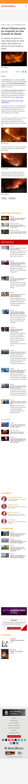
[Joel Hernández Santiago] (4, 499)
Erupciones (12, 198)
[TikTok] (15, 740)
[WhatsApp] (25, 740)
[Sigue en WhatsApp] (23, 72)
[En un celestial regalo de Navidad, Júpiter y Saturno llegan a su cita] (5, 232)
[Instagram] (12, 740)
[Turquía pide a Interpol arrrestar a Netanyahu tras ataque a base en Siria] (5, 407)
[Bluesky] (22, 740)
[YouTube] (9, 740)
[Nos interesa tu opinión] (14, 712)
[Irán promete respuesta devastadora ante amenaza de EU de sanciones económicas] (5, 540)
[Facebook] (3, 740)
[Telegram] (19, 740)
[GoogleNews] (11, 743)
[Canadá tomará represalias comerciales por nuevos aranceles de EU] (5, 337)
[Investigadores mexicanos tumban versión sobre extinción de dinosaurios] (5, 225)
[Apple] (14, 743)
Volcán (4, 198)
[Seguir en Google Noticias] (26, 72)
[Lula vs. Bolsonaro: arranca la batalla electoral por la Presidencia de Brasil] (5, 300)
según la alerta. (19, 97)
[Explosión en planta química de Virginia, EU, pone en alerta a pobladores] (5, 218)
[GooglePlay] (17, 743)
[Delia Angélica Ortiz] (4, 514)
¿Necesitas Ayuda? (14, 736)
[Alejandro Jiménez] (4, 506)
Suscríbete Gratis (14, 628)
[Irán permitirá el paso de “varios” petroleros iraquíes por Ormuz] (5, 358)
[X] (6, 740)
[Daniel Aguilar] (4, 521)
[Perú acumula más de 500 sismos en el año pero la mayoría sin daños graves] (5, 283)
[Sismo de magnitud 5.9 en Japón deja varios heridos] (5, 252)
